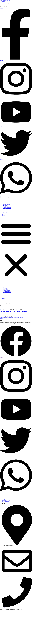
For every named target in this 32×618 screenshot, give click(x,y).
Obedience (14, 317)
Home (2, 199)
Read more (1, 318)
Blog (2, 213)
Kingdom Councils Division (7, 209)
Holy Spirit (11, 317)
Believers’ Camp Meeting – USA (8, 211)
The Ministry (5, 284)
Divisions (3, 203)
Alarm (1, 317)
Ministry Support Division (7, 208)
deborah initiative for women (6, 317)
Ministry (3, 200)
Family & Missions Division (7, 207)
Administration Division (6, 204)
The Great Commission (19, 317)
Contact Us (3, 215)
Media (2, 214)
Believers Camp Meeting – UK (7, 212)
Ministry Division (5, 206)
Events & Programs (4, 293)
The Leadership (5, 201)
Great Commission (2, 314)
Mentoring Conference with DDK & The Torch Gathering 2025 (12, 210)
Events (4, 202)
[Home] (1, 196)
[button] (2, 1)
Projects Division (5, 205)
